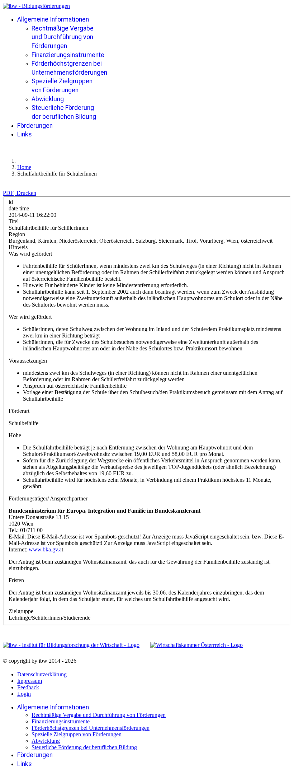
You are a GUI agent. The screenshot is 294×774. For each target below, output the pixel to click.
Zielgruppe (21, 611)
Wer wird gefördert (30, 317)
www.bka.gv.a (45, 549)
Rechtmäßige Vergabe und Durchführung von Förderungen (63, 37)
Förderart (19, 411)
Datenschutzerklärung (42, 674)
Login (24, 694)
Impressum (29, 681)
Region (17, 234)
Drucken (26, 193)
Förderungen (35, 125)
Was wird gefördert (30, 254)
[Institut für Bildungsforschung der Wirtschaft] (71, 645)
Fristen (16, 580)
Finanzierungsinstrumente (68, 55)
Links (24, 134)
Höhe (15, 435)
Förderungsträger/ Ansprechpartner (48, 498)
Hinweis (18, 247)
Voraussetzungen (28, 361)
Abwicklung (48, 99)
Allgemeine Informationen (53, 19)
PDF (8, 193)
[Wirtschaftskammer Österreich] (196, 645)
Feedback (28, 687)
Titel (14, 221)
